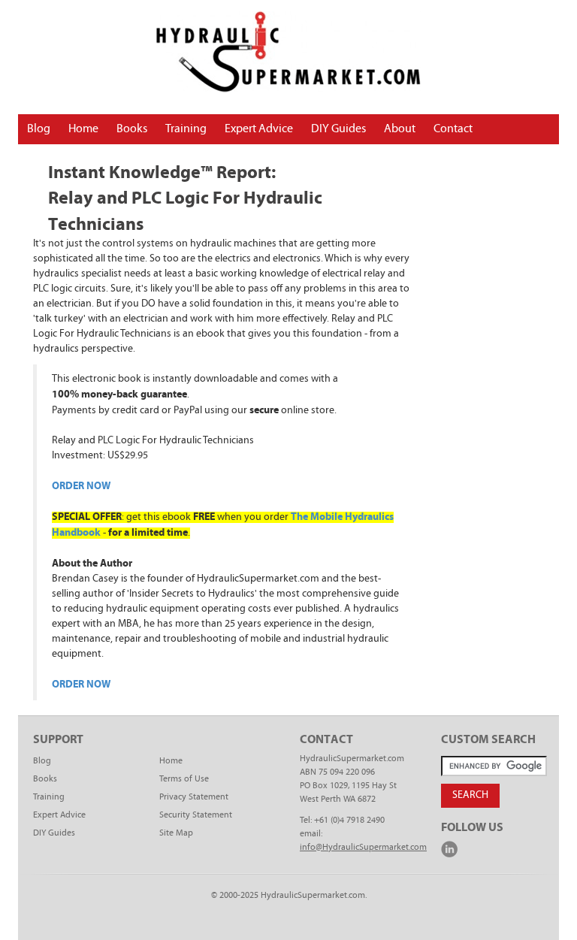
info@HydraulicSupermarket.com (363, 847)
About (399, 129)
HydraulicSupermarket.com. (314, 895)
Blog (38, 129)
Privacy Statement (193, 797)
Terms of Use (184, 779)
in (449, 849)
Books (131, 129)
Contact (453, 129)
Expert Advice (259, 129)
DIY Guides (338, 129)
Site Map (176, 833)
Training (186, 129)
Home (83, 129)
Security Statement (195, 815)
